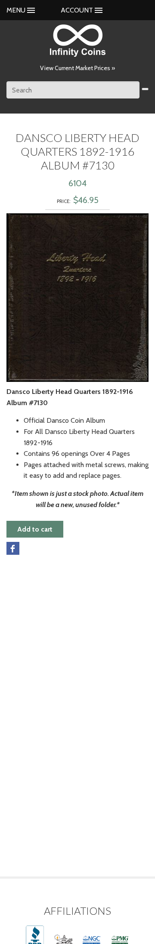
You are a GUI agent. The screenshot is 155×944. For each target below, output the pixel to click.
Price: (63, 201)
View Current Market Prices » (77, 68)
